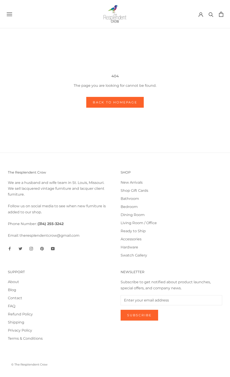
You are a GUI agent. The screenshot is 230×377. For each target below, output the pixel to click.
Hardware (129, 247)
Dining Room (133, 215)
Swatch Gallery (134, 255)
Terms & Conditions (25, 338)
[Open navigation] (9, 14)
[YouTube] (53, 249)
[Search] (211, 14)
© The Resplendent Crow (29, 364)
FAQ (11, 306)
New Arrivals (132, 182)
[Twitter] (20, 249)
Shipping (16, 322)
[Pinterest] (42, 249)
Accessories (131, 239)
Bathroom (130, 198)
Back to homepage (115, 102)
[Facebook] (9, 249)
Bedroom (129, 207)
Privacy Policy (20, 330)
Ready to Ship (133, 231)
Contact (15, 298)
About (13, 282)
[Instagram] (31, 249)
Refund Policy (20, 314)
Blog (12, 290)
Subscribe (139, 315)
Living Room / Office (139, 223)
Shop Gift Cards (134, 190)
